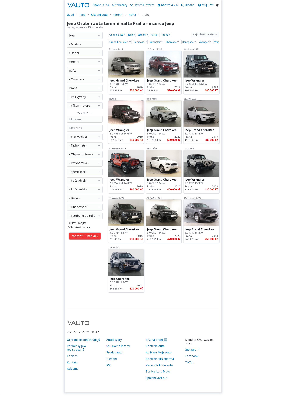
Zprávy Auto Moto (158, 371)
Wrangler (156, 42)
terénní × (143, 34)
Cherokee (172, 42)
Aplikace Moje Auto (159, 352)
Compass (140, 42)
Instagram (192, 350)
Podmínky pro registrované (76, 348)
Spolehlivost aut (156, 378)
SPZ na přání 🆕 (156, 340)
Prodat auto (114, 352)
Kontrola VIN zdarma (160, 359)
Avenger (205, 42)
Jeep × (131, 34)
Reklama (73, 369)
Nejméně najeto (203, 34)
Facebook (191, 356)
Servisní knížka (80, 227)
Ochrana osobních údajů (83, 340)
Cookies (72, 356)
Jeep (83, 15)
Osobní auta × (117, 34)
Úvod (70, 15)
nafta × (155, 34)
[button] (85, 236)
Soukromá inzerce (142, 5)
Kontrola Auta (155, 346)
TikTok (189, 362)
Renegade (189, 42)
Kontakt (72, 362)
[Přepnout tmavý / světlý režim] (217, 4)
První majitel (78, 223)
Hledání (111, 359)
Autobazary (119, 5)
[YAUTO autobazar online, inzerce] (78, 5)
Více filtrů (82, 113)
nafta (132, 15)
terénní (118, 15)
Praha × (166, 34)
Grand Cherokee (120, 42)
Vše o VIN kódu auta (159, 365)
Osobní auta (101, 5)
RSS (108, 365)
